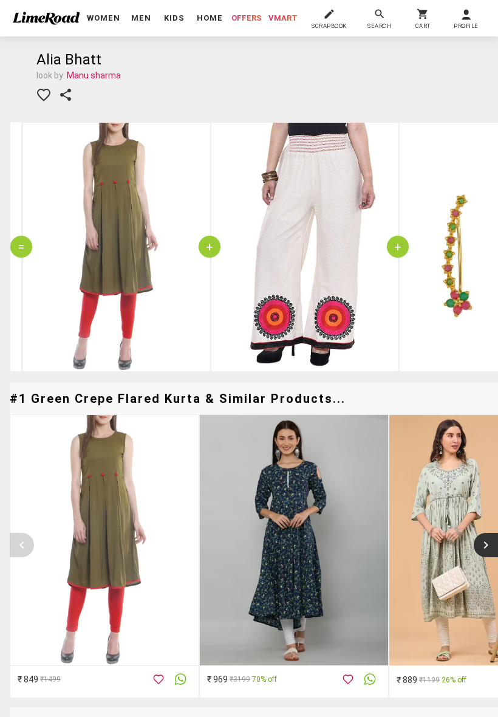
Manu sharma (94, 75)
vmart (283, 17)
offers (246, 17)
